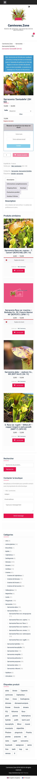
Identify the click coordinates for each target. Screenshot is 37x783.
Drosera (7, 565)
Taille (6, 110)
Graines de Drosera (13, 582)
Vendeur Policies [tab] (12, 196)
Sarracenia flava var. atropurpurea (20, 614)
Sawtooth (8, 745)
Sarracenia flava (12, 611)
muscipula (9, 728)
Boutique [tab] (23, 188)
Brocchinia (8, 548)
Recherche (9, 469)
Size (6, 749)
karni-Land (26, 720)
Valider (18, 146)
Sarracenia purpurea (13, 661)
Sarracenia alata (12, 607)
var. (27, 749)
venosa (7, 753)
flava (23, 712)
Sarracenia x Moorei (13, 668)
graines (15, 716)
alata (7, 691)
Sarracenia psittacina (14, 658)
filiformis (15, 712)
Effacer (20, 114)
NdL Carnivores (16, 166)
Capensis (24, 691)
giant (7, 716)
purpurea (17, 737)
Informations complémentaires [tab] (17, 184)
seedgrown (20, 745)
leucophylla (9, 724)
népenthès (20, 728)
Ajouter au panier (22, 155)
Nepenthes (8, 593)
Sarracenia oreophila (13, 654)
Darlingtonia (9, 558)
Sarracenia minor (12, 651)
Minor (19, 724)
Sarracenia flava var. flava (17, 623)
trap (20, 749)
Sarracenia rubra (12, 665)
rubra (7, 741)
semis (29, 745)
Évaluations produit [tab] (13, 192)
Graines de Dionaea (13, 579)
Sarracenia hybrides (8, 46)
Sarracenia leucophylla (14, 647)
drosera (26, 707)
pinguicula (18, 732)
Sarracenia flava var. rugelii (17, 640)
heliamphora (26, 716)
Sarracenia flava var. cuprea (18, 620)
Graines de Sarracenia (14, 586)
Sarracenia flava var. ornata (18, 630)
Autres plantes (10, 544)
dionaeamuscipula (21, 703)
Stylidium (8, 672)
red (25, 737)
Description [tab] (10, 180)
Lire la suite (19, 271)
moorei (27, 724)
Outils (7, 597)
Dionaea (8, 562)
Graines (7, 572)
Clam (7, 699)
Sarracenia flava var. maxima (18, 627)
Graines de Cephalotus (14, 575)
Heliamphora (9, 590)
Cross (15, 699)
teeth (14, 749)
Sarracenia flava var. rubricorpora (20, 634)
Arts (6, 541)
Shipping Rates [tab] (12, 188)
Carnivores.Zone (18, 25)
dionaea (8, 703)
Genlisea (8, 569)
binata (15, 691)
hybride (13, 173)
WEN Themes (24, 773)
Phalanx (8, 732)
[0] (33, 36)
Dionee (7, 707)
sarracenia (19, 173)
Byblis (7, 551)
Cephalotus (9, 555)
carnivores (9, 695)
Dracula (17, 707)
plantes (8, 737)
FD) (6, 712)
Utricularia (8, 676)
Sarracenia (19, 44)
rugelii (15, 741)
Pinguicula (8, 600)
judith (16, 720)
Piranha (29, 732)
